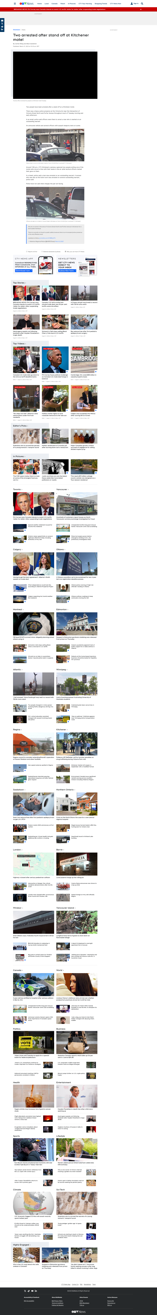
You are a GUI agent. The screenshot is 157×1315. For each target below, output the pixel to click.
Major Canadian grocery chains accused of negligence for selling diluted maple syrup (83, 447)
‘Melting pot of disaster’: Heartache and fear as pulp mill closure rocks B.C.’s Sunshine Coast (84, 956)
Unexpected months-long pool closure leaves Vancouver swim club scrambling (84, 525)
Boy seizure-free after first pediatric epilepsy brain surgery (84, 332)
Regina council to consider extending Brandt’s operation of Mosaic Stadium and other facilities (33, 758)
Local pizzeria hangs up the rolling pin (70, 877)
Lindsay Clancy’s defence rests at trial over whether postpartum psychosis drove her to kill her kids (75, 999)
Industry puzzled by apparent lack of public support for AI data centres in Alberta (83, 646)
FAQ (81, 1284)
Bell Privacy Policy (57, 1301)
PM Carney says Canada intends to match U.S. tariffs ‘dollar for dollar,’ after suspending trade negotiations (32, 518)
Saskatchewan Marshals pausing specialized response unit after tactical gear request (40, 778)
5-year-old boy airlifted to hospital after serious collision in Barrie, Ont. (33, 999)
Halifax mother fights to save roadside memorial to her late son (54, 414)
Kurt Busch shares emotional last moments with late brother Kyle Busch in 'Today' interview (33, 1164)
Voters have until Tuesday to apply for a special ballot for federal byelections (32, 1056)
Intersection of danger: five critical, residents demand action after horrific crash (40, 885)
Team (94, 1284)
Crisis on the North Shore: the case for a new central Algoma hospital (75, 818)
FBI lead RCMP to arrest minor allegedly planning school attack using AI (33, 638)
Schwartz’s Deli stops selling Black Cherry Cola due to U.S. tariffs (54, 332)
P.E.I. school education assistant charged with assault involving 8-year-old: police (40, 718)
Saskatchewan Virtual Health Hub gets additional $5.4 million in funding (40, 837)
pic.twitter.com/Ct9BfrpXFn (47, 238)
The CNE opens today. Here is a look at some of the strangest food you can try (26, 478)
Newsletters (87, 1284)
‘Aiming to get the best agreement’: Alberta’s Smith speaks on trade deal (31, 578)
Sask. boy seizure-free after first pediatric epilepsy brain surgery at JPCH (33, 818)
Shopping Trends (101, 4)
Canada (55, 4)
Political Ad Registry (58, 1305)
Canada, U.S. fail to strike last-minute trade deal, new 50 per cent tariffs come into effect (54, 304)
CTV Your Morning (85, 4)
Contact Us (75, 1284)
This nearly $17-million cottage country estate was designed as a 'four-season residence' (83, 478)
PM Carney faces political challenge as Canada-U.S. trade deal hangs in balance (55, 377)
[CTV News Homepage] (26, 4)
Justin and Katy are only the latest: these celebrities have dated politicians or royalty (54, 478)
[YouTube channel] (32, 1291)
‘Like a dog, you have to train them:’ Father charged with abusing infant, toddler (82, 1018)
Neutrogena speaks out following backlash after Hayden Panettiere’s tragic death (26, 333)
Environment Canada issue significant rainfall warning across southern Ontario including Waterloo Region (83, 778)
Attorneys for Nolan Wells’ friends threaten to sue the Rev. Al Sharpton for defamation (84, 1007)
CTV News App (65, 1284)
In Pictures (72, 4)
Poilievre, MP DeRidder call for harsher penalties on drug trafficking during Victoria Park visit (75, 758)
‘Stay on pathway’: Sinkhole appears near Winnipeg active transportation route (83, 718)
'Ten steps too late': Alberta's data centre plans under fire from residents (25, 415)
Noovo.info (110, 1301)
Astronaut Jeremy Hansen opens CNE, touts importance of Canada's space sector (40, 1018)
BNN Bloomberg (84, 1303)
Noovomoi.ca (111, 1303)
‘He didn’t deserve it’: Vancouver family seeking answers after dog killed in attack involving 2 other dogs (84, 1266)
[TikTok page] (29, 1291)
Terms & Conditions (57, 1303)
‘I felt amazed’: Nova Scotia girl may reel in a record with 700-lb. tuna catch (33, 698)
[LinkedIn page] (36, 1291)
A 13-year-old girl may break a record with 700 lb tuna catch (84, 303)
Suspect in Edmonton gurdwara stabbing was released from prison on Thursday (76, 638)
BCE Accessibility (29, 1301)
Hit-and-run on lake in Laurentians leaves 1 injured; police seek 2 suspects (40, 657)
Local (47, 4)
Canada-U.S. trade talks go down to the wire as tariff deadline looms (26, 376)
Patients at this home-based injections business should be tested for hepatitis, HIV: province (84, 658)
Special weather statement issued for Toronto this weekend (40, 525)
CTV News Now (115, 4)
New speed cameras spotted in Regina (40, 765)
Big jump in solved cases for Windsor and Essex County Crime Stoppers (40, 955)
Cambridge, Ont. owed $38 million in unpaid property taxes (83, 376)
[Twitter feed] (25, 1291)
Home (39, 4)
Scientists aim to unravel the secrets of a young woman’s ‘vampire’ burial (26, 446)
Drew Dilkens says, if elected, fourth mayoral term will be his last (33, 936)
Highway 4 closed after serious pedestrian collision (31, 877)
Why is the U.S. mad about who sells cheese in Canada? (26, 1265)
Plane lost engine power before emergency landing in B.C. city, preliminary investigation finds (81, 537)
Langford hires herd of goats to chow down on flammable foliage (73, 936)
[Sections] (15, 3)
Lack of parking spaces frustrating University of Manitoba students (73, 698)
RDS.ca (109, 1305)
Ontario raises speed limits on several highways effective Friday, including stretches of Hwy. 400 (40, 537)
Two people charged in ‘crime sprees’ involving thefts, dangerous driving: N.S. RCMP (40, 706)
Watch (62, 4)
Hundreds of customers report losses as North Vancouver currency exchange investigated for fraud (75, 518)
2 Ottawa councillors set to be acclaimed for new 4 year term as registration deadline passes (76, 578)
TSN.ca (82, 1305)
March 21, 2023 (59, 241)
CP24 (81, 1301)
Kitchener (16, 30)
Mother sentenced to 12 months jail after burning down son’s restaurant (55, 446)
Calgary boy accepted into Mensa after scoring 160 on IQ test (83, 414)
